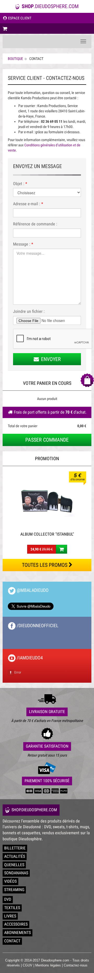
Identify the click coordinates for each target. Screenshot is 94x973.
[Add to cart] (61, 549)
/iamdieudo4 (29, 657)
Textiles (12, 907)
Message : (23, 244)
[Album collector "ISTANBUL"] (47, 500)
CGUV (27, 965)
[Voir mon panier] (47, 28)
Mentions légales (48, 965)
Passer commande (47, 440)
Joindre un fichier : (29, 311)
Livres (10, 916)
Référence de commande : (35, 223)
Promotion (47, 458)
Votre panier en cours (47, 383)
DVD (7, 899)
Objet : (20, 183)
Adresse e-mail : (28, 203)
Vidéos (10, 881)
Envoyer (50, 359)
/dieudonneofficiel (37, 625)
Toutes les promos (45, 565)
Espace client (19, 18)
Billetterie (15, 848)
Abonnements (17, 932)
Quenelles (14, 864)
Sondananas (16, 872)
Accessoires (16, 924)
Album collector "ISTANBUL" (47, 534)
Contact (12, 940)
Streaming (14, 889)
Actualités (14, 856)
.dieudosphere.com (50, 6)
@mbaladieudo (32, 590)
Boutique (15, 59)
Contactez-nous (75, 965)
